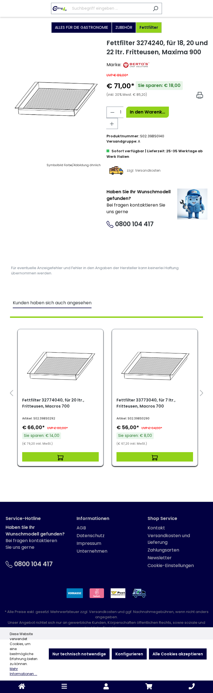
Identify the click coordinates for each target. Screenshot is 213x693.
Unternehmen (92, 551)
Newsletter (160, 558)
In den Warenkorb (149, 112)
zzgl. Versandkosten (144, 170)
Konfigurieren (129, 654)
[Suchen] (155, 8)
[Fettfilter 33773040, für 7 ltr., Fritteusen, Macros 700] (154, 365)
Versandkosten (103, 611)
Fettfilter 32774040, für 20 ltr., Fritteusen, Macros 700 (53, 403)
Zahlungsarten (163, 550)
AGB (81, 528)
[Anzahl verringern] (112, 112)
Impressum (89, 543)
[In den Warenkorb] (60, 457)
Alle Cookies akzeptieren (178, 654)
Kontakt (156, 528)
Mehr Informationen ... (23, 671)
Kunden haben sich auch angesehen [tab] (52, 303)
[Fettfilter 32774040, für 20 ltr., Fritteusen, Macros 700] (60, 365)
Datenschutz (91, 535)
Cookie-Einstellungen (171, 565)
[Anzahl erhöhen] (112, 123)
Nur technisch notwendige (79, 654)
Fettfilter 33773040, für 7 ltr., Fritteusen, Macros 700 (146, 403)
